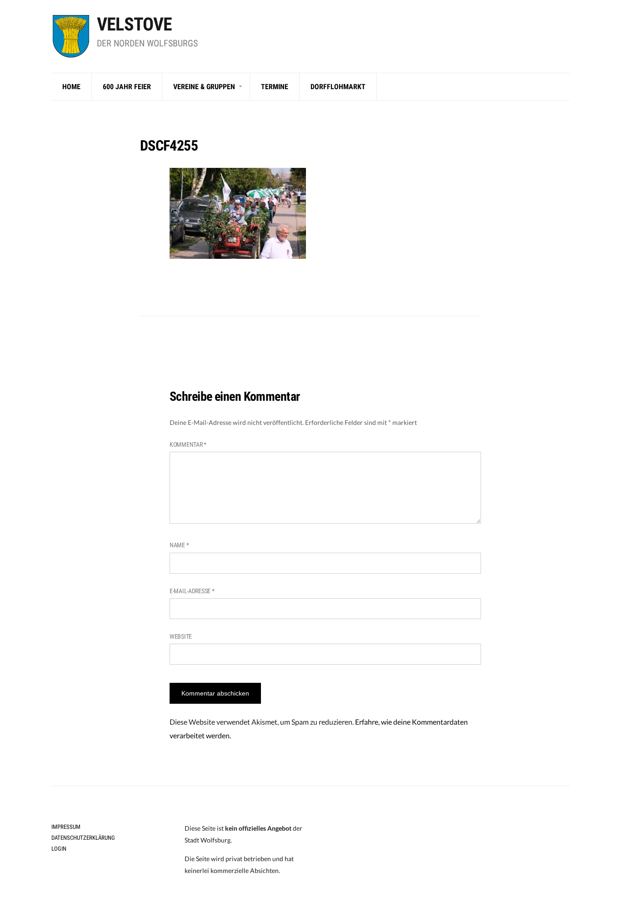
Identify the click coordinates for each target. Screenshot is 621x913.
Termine (274, 86)
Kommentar (188, 444)
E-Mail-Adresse (192, 591)
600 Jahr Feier (127, 86)
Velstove (134, 24)
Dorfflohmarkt (338, 86)
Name (179, 545)
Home (71, 86)
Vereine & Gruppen (204, 86)
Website (181, 636)
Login (58, 848)
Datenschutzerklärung (83, 837)
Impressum (65, 826)
